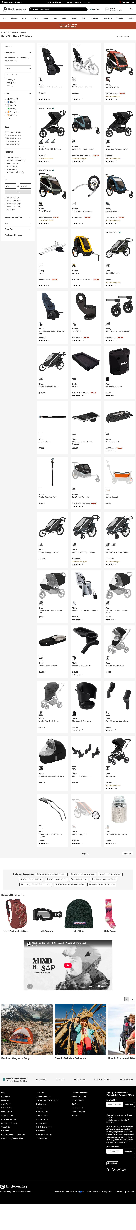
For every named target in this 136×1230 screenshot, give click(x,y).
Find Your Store (128, 2)
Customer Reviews (13, 235)
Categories (10, 52)
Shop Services (41, 1115)
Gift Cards (5, 1131)
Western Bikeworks (78, 1111)
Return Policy (6, 1108)
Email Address (112, 1100)
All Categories (41, 1138)
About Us (40, 1092)
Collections (40, 1131)
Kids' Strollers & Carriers (16, 32)
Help (3, 1092)
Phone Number (112, 1147)
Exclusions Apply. (114, 1128)
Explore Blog (41, 1104)
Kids (3, 32)
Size (6, 223)
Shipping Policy (7, 1115)
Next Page (127, 853)
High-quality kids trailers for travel (103, 884)
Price (7, 179)
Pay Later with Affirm (9, 1123)
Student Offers (41, 1123)
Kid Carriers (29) (11, 60)
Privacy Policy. (123, 1142)
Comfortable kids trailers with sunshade (52, 874)
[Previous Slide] (21, 2)
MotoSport (75, 1104)
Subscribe (129, 1104)
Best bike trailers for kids (57, 879)
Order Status (6, 1104)
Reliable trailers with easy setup (84, 874)
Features (9, 151)
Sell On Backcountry (44, 1127)
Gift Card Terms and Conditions (13, 1134)
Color (7, 93)
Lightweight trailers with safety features (37, 884)
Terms (115, 1142)
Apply (18, 192)
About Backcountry (43, 1096)
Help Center (5, 1096)
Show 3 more (10, 119)
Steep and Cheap (77, 1100)
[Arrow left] (126, 999)
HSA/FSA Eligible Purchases (12, 1138)
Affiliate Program (42, 1119)
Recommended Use (13, 217)
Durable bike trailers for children (105, 879)
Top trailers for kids (80, 879)
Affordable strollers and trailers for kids (71, 884)
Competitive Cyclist (78, 1096)
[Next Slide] (114, 2)
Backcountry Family (79, 1092)
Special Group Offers (44, 1134)
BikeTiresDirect (77, 1108)
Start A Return (6, 1111)
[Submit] (30, 9)
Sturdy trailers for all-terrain (32, 879)
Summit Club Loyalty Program (47, 1100)
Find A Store (6, 1100)
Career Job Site (42, 1111)
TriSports (74, 1115)
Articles (39, 1108)
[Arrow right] (132, 999)
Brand (7, 68)
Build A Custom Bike (9, 1119)
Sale (7, 127)
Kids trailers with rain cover (111, 874)
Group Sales (6, 1127)
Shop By (8, 229)
